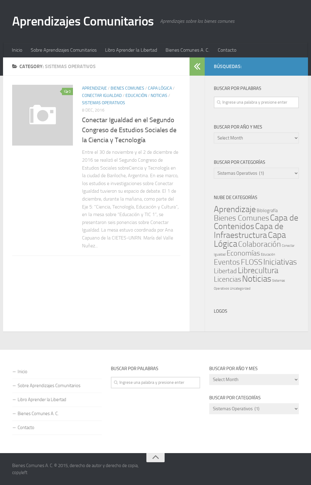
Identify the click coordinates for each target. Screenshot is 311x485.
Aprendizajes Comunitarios (83, 21)
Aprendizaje (94, 88)
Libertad (225, 271)
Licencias (227, 279)
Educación (136, 95)
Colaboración (259, 244)
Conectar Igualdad (102, 95)
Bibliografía (267, 210)
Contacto (227, 50)
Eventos (227, 262)
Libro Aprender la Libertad (131, 50)
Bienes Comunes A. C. (187, 50)
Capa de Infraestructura (248, 230)
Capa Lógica (160, 88)
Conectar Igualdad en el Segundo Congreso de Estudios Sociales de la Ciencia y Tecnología (129, 130)
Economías (243, 253)
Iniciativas (280, 262)
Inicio (17, 50)
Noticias (159, 95)
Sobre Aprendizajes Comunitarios (64, 50)
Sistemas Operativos (103, 102)
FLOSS (251, 262)
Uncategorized (240, 289)
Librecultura (258, 270)
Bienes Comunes (127, 88)
